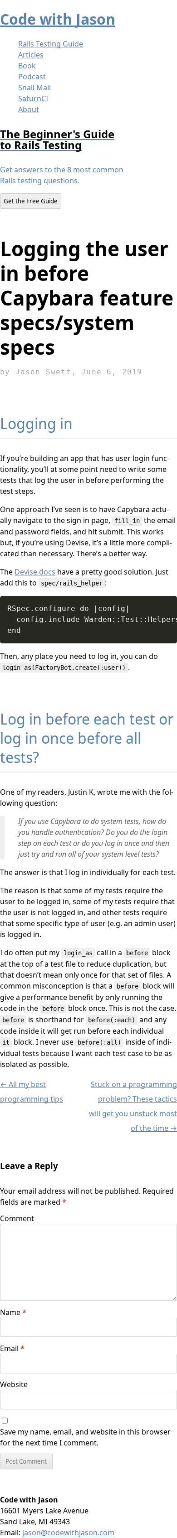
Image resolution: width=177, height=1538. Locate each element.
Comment (17, 1218)
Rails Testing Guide (50, 44)
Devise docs (35, 572)
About (28, 109)
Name (13, 1312)
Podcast (32, 77)
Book (27, 66)
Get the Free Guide (31, 201)
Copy (166, 602)
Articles (31, 55)
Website (14, 1384)
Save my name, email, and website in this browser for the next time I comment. (85, 1437)
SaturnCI (33, 98)
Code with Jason (57, 19)
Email (12, 1348)
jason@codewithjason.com (68, 1533)
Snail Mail (34, 88)
